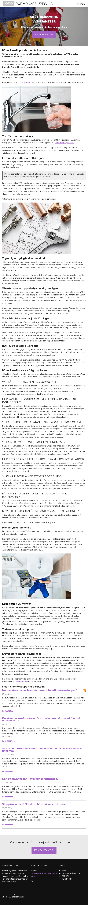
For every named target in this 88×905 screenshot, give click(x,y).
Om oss (66, 876)
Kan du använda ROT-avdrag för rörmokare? (30, 778)
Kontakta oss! (44, 850)
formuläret (26, 82)
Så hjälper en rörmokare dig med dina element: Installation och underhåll (42, 749)
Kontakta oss (44, 34)
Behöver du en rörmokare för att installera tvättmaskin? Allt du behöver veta (41, 719)
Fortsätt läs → (8, 711)
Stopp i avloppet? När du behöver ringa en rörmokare (35, 804)
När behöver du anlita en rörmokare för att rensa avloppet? (39, 690)
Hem (64, 871)
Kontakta (67, 879)
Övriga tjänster (71, 873)
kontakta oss (22, 682)
